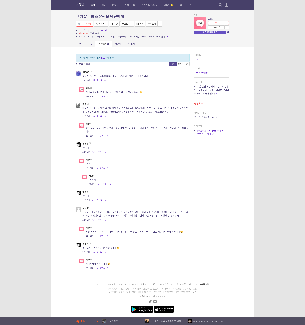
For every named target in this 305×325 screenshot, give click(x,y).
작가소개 (152, 23)
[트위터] (150, 301)
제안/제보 (144, 284)
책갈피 (118, 43)
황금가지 (144, 296)
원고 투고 (124, 284)
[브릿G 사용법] (180, 5)
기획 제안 (134, 284)
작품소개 (130, 43)
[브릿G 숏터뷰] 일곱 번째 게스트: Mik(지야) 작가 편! (212, 132)
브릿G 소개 (99, 284)
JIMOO (86, 72)
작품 (81, 43)
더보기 (169, 36)
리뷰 (90, 43)
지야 (210, 19)
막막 (84, 104)
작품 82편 (216, 27)
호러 (85, 30)
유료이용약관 (165, 284)
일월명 (85, 143)
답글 (93, 80)
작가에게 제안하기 (210, 32)
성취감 (85, 207)
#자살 (96, 30)
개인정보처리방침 (180, 284)
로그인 (104, 57)
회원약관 (153, 284)
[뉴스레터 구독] (155, 301)
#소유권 (103, 30)
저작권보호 (193, 284)
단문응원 (103, 43)
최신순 (173, 63)
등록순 (180, 63)
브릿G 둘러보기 (112, 284)
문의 (194, 291)
